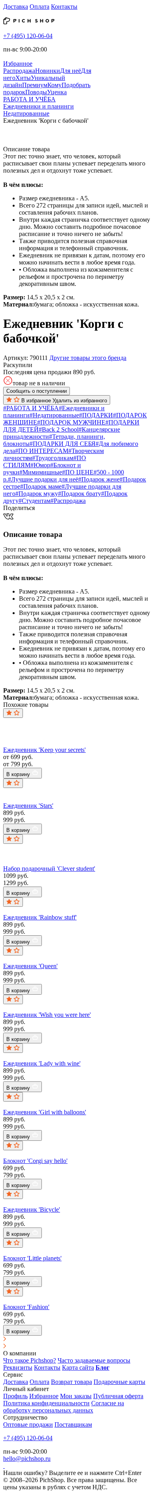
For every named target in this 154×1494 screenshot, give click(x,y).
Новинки (47, 70)
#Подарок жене (99, 479)
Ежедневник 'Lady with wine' (42, 1063)
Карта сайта (78, 1367)
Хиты (23, 77)
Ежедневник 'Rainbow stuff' (40, 917)
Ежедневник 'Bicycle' (31, 1209)
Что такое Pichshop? (29, 1360)
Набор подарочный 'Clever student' (49, 868)
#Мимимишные (40, 472)
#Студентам (35, 500)
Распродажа (19, 70)
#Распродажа (68, 500)
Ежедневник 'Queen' (30, 966)
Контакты (64, 6)
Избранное (43, 1396)
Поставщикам (73, 1424)
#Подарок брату (79, 493)
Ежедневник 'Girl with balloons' (44, 1112)
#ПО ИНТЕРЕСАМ (41, 450)
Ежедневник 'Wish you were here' (47, 1014)
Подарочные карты (119, 1381)
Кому (54, 85)
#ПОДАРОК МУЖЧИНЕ (71, 422)
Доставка (15, 6)
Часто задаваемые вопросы (94, 1360)
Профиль (15, 1396)
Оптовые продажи (28, 1424)
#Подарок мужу (36, 493)
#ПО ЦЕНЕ (78, 472)
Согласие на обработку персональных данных (63, 1407)
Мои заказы (76, 1396)
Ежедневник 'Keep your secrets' (44, 749)
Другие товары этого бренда (87, 357)
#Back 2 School (59, 429)
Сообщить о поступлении (36, 391)
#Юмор (40, 465)
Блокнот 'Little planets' (32, 1258)
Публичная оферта (118, 1396)
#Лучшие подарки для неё (43, 479)
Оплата (39, 6)
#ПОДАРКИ (96, 415)
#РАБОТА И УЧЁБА (31, 408)
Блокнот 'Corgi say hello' (35, 1160)
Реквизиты (17, 1367)
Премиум (34, 85)
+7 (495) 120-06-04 (28, 35)
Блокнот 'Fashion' (26, 1307)
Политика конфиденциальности (46, 1403)
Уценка (57, 92)
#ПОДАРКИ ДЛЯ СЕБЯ (63, 443)
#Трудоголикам (52, 458)
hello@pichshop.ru (27, 1458)
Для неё (70, 70)
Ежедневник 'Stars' (28, 805)
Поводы (36, 92)
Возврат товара (71, 1381)
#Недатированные (54, 415)
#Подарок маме (41, 486)
